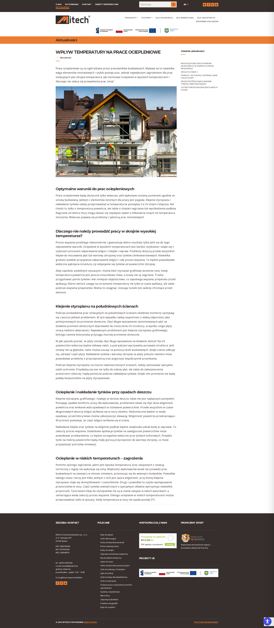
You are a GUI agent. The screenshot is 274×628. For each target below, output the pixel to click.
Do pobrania (71, 4)
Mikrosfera (105, 595)
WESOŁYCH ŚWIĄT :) (189, 72)
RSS (204, 4)
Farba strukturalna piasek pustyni (115, 565)
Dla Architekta (206, 18)
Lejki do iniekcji (106, 573)
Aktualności (62, 7)
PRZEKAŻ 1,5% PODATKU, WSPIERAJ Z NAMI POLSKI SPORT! (199, 76)
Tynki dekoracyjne (108, 538)
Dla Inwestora (185, 18)
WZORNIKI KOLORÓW (207, 21)
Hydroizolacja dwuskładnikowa (113, 577)
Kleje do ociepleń (107, 607)
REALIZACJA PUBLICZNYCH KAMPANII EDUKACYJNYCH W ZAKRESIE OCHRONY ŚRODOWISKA (197, 66)
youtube (216, 4)
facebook (208, 4)
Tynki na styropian (108, 581)
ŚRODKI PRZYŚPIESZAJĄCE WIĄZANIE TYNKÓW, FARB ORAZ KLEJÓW (196, 82)
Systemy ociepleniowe (110, 591)
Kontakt (86, 4)
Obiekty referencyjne (106, 4)
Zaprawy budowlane (109, 599)
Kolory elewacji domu (109, 546)
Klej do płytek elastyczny (111, 558)
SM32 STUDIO (90, 622)
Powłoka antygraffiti (109, 603)
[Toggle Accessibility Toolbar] (267, 621)
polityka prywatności (206, 622)
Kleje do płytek (106, 534)
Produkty (130, 18)
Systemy (146, 18)
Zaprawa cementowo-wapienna (114, 554)
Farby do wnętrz (107, 550)
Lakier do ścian (106, 561)
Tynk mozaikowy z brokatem (112, 569)
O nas (59, 4)
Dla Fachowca (164, 18)
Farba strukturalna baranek (112, 542)
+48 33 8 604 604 (65, 563)
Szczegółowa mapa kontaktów (69, 577)
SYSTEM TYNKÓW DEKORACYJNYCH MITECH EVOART (199, 88)
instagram (212, 4)
